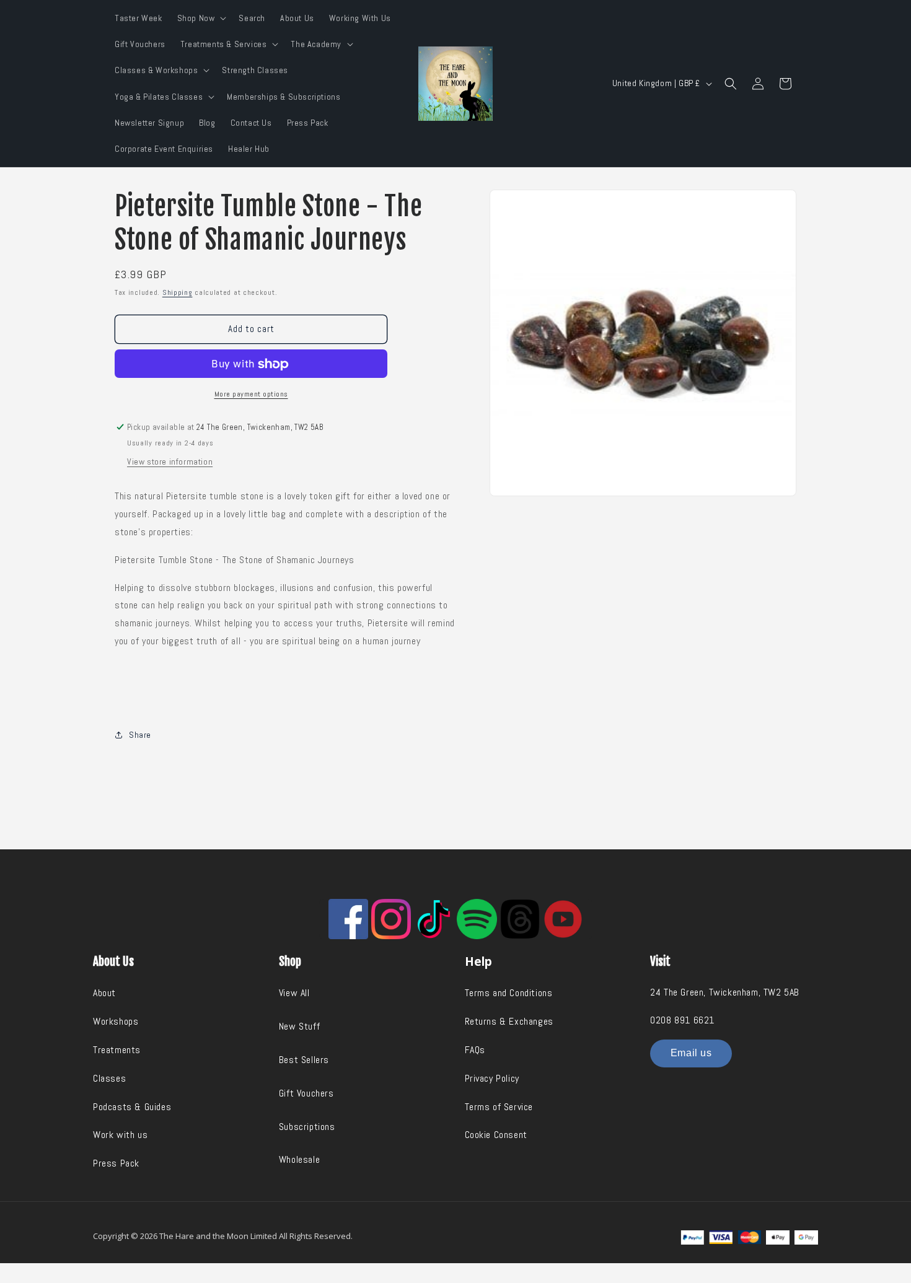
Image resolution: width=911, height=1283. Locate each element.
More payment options (251, 394)
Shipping (177, 292)
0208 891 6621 (682, 1020)
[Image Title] (348, 919)
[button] (201, 18)
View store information (170, 461)
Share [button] (140, 734)
